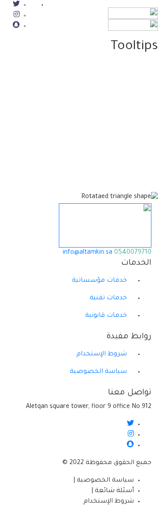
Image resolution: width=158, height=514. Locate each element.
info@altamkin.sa (88, 252)
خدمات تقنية (108, 298)
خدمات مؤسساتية (99, 280)
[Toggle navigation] (62, 17)
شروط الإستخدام (101, 354)
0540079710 (132, 252)
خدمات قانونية (106, 315)
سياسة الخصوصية (98, 372)
